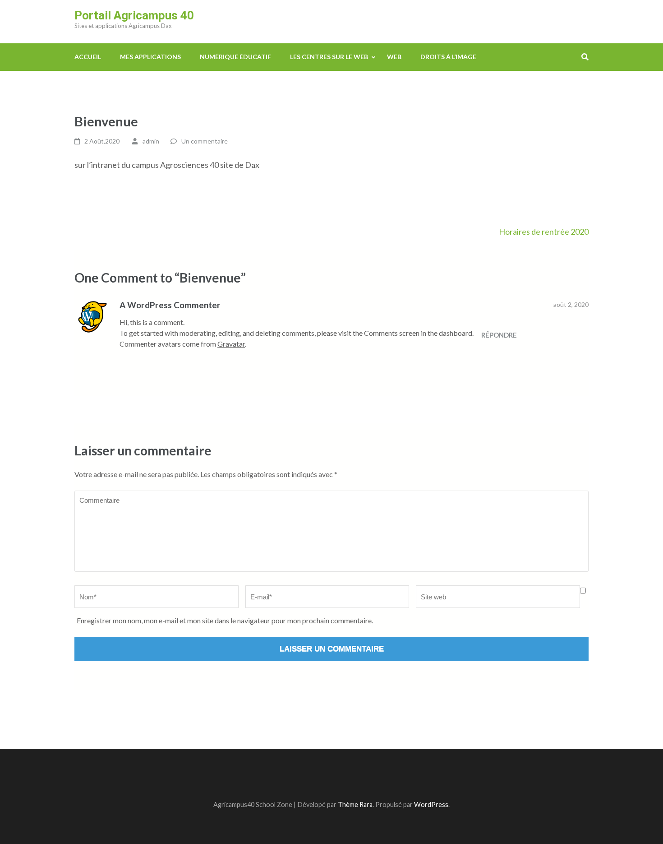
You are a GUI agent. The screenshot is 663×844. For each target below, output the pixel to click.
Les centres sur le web (329, 56)
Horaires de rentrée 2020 (544, 232)
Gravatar (231, 343)
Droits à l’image (448, 56)
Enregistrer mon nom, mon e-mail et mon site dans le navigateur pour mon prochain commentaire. (225, 620)
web (394, 56)
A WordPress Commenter (170, 305)
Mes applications (150, 56)
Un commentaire (204, 141)
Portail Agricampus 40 (134, 15)
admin (151, 141)
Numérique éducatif (235, 56)
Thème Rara (355, 804)
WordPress (431, 804)
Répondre (499, 335)
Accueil (87, 56)
